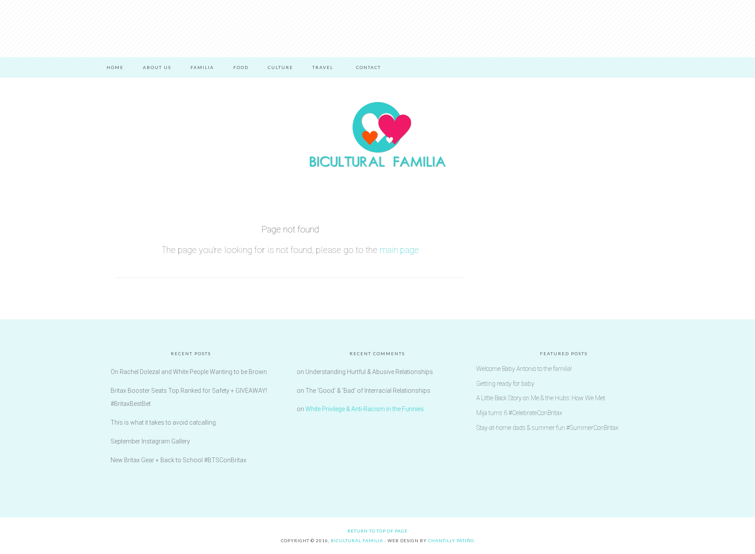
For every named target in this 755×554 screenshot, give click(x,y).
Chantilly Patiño (451, 540)
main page (399, 250)
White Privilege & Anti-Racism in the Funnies (364, 408)
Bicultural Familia (377, 134)
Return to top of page (377, 530)
